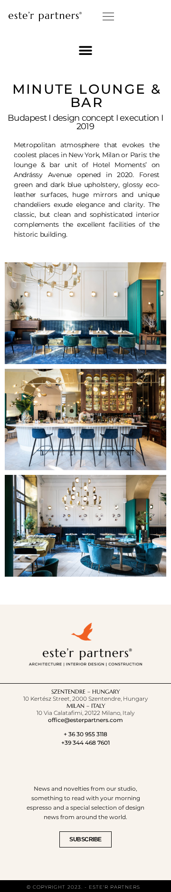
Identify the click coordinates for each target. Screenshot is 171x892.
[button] (108, 16)
